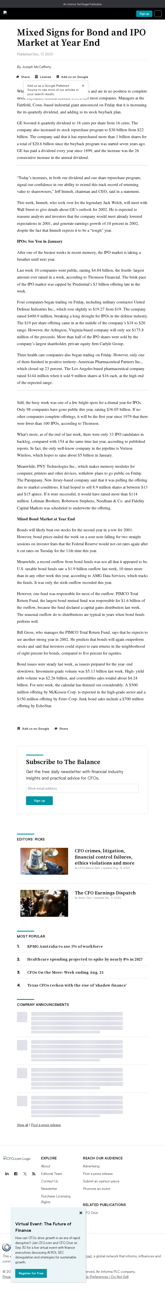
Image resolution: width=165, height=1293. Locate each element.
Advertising (91, 1166)
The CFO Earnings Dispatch (105, 892)
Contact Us (49, 1181)
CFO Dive (90, 1213)
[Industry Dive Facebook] (15, 1173)
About (45, 1166)
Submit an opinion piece (101, 1181)
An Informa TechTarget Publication (82, 4)
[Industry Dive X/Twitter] (24, 1173)
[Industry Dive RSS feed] (33, 1173)
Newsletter (49, 1188)
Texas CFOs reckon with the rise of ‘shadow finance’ (77, 985)
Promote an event (96, 1188)
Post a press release (46, 1125)
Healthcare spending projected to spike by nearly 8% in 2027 (85, 959)
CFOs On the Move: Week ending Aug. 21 (65, 972)
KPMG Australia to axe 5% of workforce (65, 946)
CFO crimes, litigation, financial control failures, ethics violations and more (104, 856)
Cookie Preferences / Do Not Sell (103, 1277)
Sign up (144, 13)
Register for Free (31, 1273)
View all (22, 1125)
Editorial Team (51, 1173)
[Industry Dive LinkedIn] (6, 1173)
